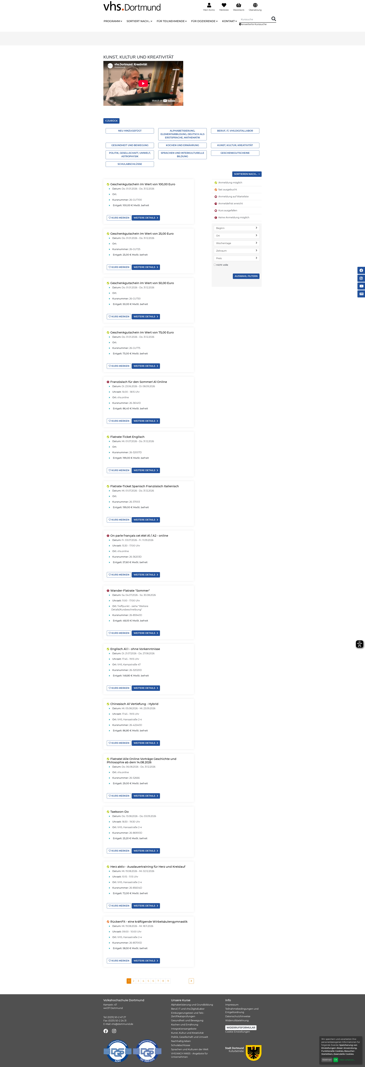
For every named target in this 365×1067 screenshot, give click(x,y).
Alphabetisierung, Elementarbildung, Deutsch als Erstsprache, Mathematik (182, 134)
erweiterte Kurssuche (254, 24)
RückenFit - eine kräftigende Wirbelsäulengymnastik (148, 921)
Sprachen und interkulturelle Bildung (182, 155)
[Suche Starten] (273, 19)
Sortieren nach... (246, 174)
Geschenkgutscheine (235, 153)
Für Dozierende (203, 21)
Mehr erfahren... (347, 1060)
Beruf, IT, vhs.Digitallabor (235, 130)
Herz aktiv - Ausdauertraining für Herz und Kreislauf (147, 866)
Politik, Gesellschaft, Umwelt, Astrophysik (130, 155)
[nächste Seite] (191, 981)
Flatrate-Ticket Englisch (127, 437)
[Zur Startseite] (131, 5)
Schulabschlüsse (130, 164)
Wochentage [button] (223, 243)
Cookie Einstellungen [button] (237, 1031)
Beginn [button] (220, 228)
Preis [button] (219, 258)
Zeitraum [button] (221, 250)
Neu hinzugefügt (130, 130)
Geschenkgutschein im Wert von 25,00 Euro (142, 233)
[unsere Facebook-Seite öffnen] (105, 1031)
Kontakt (228, 21)
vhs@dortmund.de (122, 1024)
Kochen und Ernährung (182, 145)
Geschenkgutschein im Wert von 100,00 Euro (142, 184)
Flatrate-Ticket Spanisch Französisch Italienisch (144, 486)
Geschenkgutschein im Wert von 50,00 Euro (142, 283)
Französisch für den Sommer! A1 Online (138, 382)
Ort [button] (218, 235)
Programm (112, 21)
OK (335, 1059)
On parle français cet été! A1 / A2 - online (139, 535)
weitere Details (144, 217)
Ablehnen (327, 1059)
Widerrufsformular (241, 1027)
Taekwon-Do (119, 811)
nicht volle (222, 265)
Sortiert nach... (138, 21)
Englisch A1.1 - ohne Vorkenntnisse (135, 649)
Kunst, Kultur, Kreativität (235, 145)
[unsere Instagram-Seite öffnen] (114, 1031)
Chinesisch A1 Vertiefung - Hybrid (134, 704)
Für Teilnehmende (171, 21)
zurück (112, 120)
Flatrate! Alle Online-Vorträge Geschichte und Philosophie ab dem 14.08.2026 (141, 760)
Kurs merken (120, 217)
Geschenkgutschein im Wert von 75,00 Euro (142, 332)
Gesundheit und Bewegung (129, 145)
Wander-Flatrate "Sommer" (130, 590)
